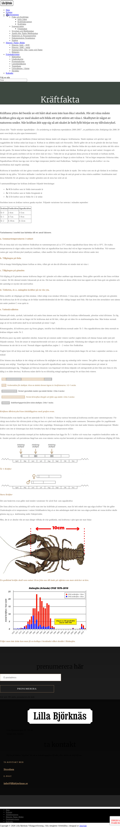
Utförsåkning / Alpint (20, 68)
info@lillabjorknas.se (16, 783)
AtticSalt (83, 826)
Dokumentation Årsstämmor (23, 38)
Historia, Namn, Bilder (15, 43)
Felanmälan (22, 29)
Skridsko (15, 71)
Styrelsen (9, 769)
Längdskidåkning (19, 64)
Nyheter (9, 12)
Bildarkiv (15, 52)
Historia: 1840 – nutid (21, 47)
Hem (8, 10)
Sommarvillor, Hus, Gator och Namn (27, 50)
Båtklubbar (16, 57)
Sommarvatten (18, 26)
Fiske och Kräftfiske (20, 17)
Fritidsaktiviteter (13, 54)
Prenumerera (27, 689)
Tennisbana (16, 66)
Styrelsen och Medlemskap (23, 31)
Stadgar (15, 40)
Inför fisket (22, 19)
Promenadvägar (18, 61)
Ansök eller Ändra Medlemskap (25, 33)
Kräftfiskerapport (25, 22)
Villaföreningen (12, 15)
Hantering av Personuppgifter (24, 36)
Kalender (9, 73)
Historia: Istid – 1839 (20, 45)
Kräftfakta (22, 24)
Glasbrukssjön (17, 59)
